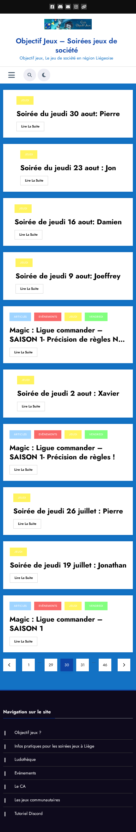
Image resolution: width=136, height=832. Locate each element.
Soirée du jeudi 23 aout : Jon (68, 167)
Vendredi (96, 317)
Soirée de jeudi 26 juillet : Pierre (68, 511)
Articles (20, 317)
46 (105, 665)
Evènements (48, 317)
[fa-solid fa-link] (84, 6)
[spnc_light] (44, 75)
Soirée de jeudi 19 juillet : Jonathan (68, 565)
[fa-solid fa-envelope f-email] (68, 6)
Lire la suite (30, 126)
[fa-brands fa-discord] (60, 6)
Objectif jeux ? (28, 733)
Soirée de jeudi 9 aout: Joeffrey (68, 276)
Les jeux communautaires (37, 800)
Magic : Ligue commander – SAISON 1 (56, 624)
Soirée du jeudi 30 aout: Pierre (68, 113)
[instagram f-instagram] (76, 6)
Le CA (20, 786)
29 (51, 665)
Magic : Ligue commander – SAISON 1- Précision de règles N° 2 (65, 335)
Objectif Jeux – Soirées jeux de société (66, 45)
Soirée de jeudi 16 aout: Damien (68, 222)
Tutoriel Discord (29, 813)
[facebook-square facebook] (52, 6)
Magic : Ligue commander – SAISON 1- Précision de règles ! (62, 452)
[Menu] (11, 75)
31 (82, 665)
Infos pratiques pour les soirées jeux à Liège (54, 746)
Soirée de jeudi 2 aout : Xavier (68, 393)
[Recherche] (29, 75)
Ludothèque (25, 759)
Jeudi (25, 100)
